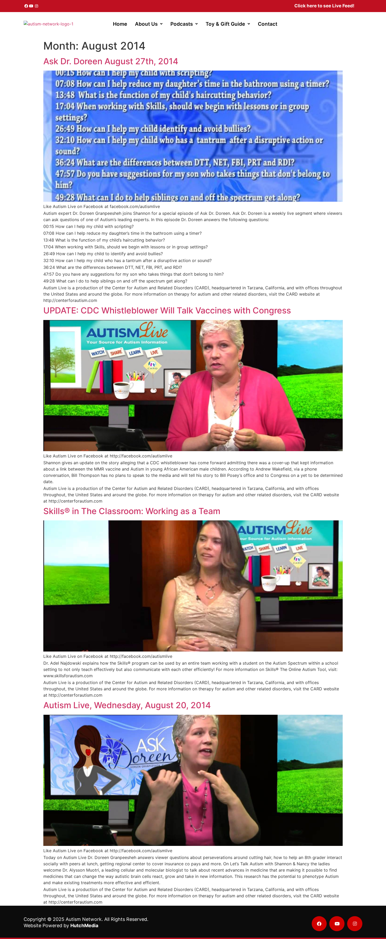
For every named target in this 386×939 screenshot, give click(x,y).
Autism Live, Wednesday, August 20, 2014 (127, 705)
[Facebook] (26, 6)
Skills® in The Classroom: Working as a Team (131, 511)
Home (120, 24)
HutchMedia (84, 925)
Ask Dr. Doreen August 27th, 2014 (110, 61)
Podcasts (181, 24)
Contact (267, 24)
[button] (148, 24)
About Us (146, 24)
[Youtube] (31, 6)
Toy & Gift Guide (225, 24)
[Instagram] (36, 6)
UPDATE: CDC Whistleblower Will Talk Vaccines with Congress (167, 310)
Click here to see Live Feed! (324, 5)
